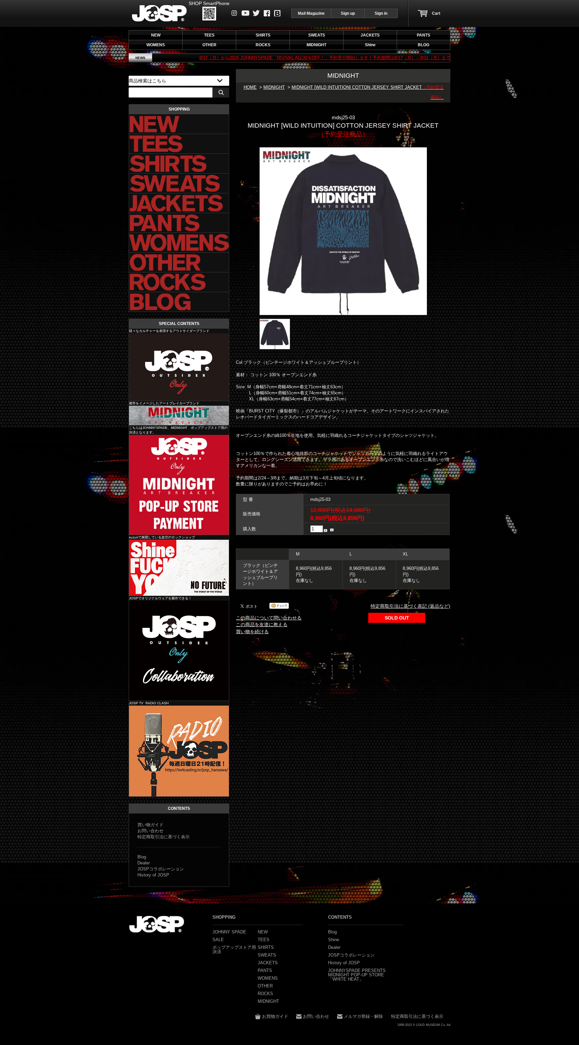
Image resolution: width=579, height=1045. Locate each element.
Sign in (381, 13)
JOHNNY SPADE (159, 13)
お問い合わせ (150, 830)
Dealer (143, 862)
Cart (436, 13)
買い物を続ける (252, 631)
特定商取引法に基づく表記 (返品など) (410, 606)
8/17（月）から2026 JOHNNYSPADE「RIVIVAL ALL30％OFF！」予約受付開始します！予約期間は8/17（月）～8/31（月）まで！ (275, 57)
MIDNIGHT (274, 87)
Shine (179, 568)
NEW (155, 35)
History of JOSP (153, 874)
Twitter (256, 13)
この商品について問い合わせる (269, 618)
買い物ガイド (150, 824)
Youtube (245, 13)
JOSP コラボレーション (179, 651)
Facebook (267, 13)
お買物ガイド (275, 1016)
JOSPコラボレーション (160, 868)
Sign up (348, 13)
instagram (234, 13)
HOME (250, 87)
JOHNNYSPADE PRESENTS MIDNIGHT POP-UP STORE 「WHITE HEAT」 (357, 975)
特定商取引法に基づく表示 (163, 836)
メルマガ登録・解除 (363, 1016)
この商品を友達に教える (261, 624)
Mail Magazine (311, 13)
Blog (277, 13)
